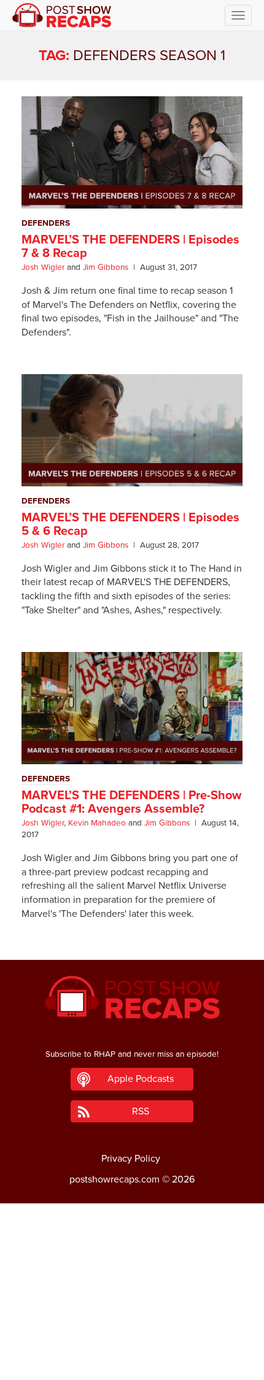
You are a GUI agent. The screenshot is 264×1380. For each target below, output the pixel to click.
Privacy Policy (130, 1158)
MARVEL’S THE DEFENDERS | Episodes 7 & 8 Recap (130, 246)
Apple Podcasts (140, 1079)
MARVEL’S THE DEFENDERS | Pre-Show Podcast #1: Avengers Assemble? (131, 802)
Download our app (132, 1363)
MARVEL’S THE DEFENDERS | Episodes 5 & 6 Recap (130, 524)
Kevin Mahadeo (97, 823)
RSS (140, 1111)
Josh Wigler (42, 267)
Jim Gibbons (105, 267)
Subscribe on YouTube (132, 1336)
